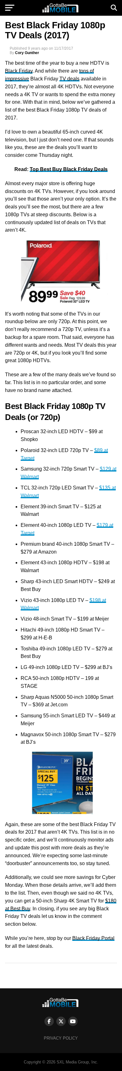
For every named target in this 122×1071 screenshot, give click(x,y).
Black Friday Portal (93, 938)
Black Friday (19, 71)
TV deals (69, 78)
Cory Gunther (27, 53)
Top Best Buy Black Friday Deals (69, 169)
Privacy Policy (61, 1038)
